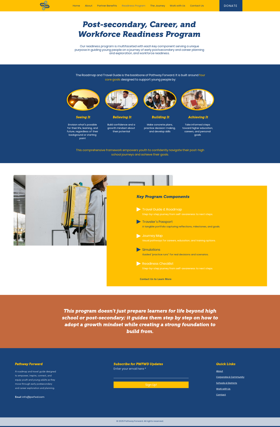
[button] (107, 5)
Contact (221, 394)
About (219, 371)
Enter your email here (129, 368)
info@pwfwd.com (33, 397)
